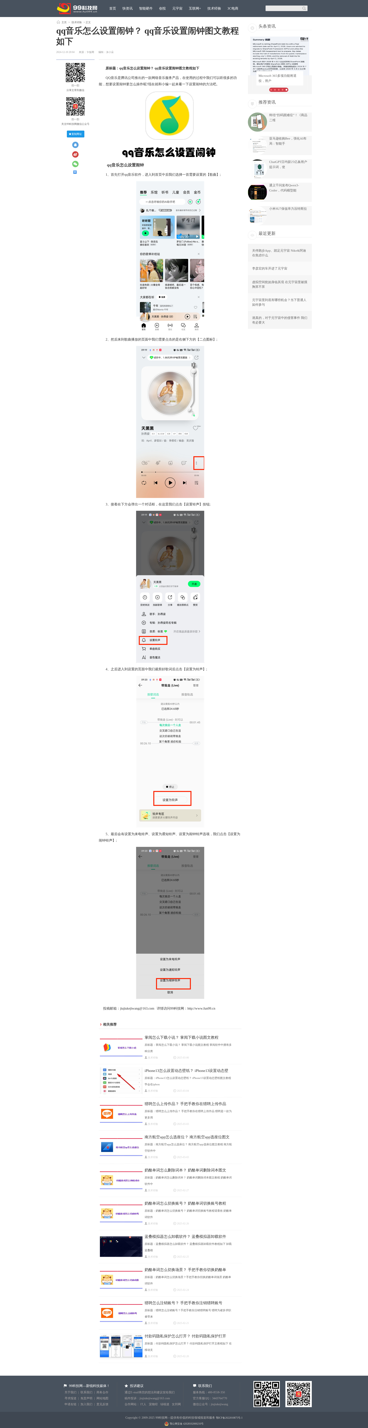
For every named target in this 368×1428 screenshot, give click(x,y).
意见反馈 (102, 1404)
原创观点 (116, 20)
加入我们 (86, 1404)
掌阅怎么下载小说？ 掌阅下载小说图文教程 (181, 1037)
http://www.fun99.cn (201, 1008)
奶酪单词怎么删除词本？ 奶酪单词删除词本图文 (185, 1170)
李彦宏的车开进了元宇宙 (269, 268)
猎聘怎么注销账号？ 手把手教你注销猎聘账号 (183, 1303)
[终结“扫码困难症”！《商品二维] (257, 130)
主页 (64, 22)
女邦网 (176, 1404)
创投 (162, 8)
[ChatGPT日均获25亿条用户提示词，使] (257, 177)
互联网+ (195, 8)
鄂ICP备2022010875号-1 (229, 1417)
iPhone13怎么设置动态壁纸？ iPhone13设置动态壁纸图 (186, 1071)
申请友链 (70, 1404)
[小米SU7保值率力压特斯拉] (257, 224)
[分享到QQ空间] (77, 145)
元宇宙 (177, 8)
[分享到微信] (77, 164)
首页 (112, 8)
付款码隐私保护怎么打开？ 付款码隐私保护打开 (185, 1336)
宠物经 (153, 1404)
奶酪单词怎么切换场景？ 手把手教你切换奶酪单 (185, 1270)
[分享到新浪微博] (77, 154)
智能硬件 (146, 8)
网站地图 (102, 1398)
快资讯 (127, 8)
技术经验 (214, 8)
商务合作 (102, 1392)
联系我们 (86, 1392)
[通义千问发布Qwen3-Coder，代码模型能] (257, 201)
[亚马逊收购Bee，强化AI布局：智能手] (257, 154)
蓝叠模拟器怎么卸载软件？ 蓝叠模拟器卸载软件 (185, 1236)
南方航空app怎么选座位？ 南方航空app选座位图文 (187, 1137)
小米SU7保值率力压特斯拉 (288, 208)
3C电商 (232, 8)
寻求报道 (70, 1398)
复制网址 (77, 134)
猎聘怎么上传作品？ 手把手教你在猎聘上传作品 (185, 1104)
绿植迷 (164, 1404)
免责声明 (86, 1398)
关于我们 (70, 1392)
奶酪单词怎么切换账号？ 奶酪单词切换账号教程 (185, 1203)
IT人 (143, 1404)
